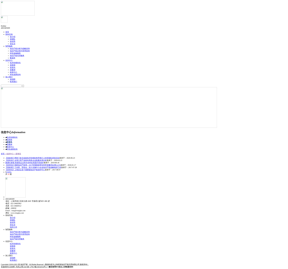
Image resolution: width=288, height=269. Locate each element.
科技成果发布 (12, 149)
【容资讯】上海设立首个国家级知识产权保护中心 (25, 170)
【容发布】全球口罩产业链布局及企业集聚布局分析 (26, 160)
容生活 (12, 225)
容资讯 (9, 142)
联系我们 (13, 260)
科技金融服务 (15, 237)
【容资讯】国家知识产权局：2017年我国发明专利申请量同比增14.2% (32, 165)
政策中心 (10, 147)
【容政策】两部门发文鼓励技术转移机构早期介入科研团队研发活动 (32, 158)
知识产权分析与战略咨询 (20, 232)
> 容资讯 (17, 154)
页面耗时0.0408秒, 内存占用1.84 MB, (15, 267)
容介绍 (12, 218)
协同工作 (13, 227)
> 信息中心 (9, 154)
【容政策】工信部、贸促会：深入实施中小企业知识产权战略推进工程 (33, 167)
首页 (2, 154)
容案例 (9, 144)
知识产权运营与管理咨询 (20, 234)
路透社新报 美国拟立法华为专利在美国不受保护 (24, 163)
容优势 (12, 222)
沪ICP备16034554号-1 (38, 267)
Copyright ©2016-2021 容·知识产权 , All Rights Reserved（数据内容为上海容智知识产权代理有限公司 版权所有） (45, 264)
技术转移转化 (12, 137)
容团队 (12, 220)
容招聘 (12, 258)
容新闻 (9, 140)
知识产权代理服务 (17, 239)
